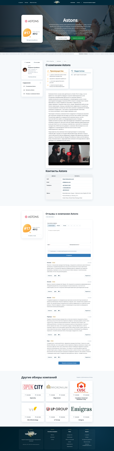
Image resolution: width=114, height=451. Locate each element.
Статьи (78, 2)
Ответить (50, 275)
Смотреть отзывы (62, 38)
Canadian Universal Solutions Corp (81, 398)
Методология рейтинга (32, 40)
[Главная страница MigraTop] (57, 2)
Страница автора (32, 76)
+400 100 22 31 (66, 190)
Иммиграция (69, 437)
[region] (69, 187)
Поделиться (87, 275)
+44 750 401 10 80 (66, 185)
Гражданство (69, 434)
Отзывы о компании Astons (33, 93)
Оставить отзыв (32, 235)
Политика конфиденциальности (86, 445)
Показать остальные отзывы (69, 363)
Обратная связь (33, 2)
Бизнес (69, 441)
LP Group (57, 420)
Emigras (81, 420)
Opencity (33, 398)
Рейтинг (52, 434)
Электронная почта (78, 244)
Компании (73, 2)
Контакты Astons (30, 90)
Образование (69, 446)
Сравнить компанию (78, 38)
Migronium (57, 398)
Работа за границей (70, 439)
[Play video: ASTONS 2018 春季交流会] (69, 153)
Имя (52, 244)
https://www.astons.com (68, 179)
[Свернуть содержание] (40, 83)
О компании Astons (31, 86)
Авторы (26, 2)
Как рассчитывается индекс (89, 2)
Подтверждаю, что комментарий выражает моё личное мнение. (63, 251)
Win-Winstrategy (32, 420)
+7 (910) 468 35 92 (67, 187)
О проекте (21, 2)
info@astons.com (67, 182)
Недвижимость (70, 444)
